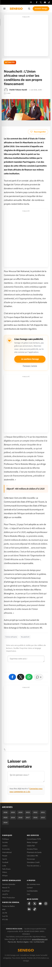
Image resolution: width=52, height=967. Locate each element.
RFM (3, 909)
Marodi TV (5, 887)
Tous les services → (34, 865)
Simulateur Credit (33, 862)
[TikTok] (49, 2)
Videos (4, 872)
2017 (28, 817)
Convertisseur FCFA (34, 839)
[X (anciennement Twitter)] (40, 2)
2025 (13, 812)
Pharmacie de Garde (34, 852)
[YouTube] (44, 2)
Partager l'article (30, 366)
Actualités (10, 62)
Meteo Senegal (32, 842)
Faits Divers (6, 869)
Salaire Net (31, 845)
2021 (43, 812)
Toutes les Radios (8, 906)
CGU (28, 894)
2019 (13, 817)
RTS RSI (5, 919)
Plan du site (12, 942)
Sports (4, 859)
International (7, 852)
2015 (43, 817)
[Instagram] (46, 903)
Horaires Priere (32, 849)
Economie (6, 849)
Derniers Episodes (8, 884)
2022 (35, 812)
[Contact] (31, 2)
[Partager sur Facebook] (12, 677)
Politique (5, 839)
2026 (5, 812)
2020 (5, 817)
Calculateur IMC (32, 855)
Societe (5, 842)
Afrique (4, 875)
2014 (5, 822)
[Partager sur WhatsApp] (29, 677)
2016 (35, 817)
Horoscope (31, 859)
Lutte (4, 865)
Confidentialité (39, 942)
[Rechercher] (29, 8)
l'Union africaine (11, 637)
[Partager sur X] (20, 677)
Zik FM (4, 913)
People (4, 855)
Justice (4, 845)
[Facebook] (36, 2)
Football (5, 862)
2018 (20, 817)
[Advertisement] (26, 36)
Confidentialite (32, 891)
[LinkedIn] (29, 909)
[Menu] (4, 8)
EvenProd (5, 891)
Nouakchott (25, 637)
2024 (20, 812)
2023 (28, 812)
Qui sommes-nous (33, 884)
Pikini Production (8, 897)
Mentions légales (23, 942)
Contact (30, 887)
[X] (34, 903)
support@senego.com (40, 939)
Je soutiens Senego (30, 359)
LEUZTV (5, 894)
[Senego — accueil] (16, 8)
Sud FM (5, 916)
